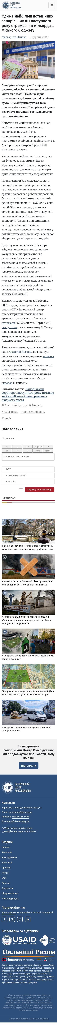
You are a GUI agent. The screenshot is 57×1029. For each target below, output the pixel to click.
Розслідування (9, 857)
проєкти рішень (34, 411)
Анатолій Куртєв (20, 351)
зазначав (48, 356)
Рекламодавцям (10, 898)
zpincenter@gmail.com (20, 812)
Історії (5, 872)
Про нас (6, 883)
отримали (8, 322)
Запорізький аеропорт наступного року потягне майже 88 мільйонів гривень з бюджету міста (28, 394)
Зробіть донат (9, 912)
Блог (4, 878)
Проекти (6, 867)
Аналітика (7, 852)
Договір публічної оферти (15, 821)
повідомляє (9, 327)
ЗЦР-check (7, 862)
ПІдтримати (28, 765)
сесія (8, 418)
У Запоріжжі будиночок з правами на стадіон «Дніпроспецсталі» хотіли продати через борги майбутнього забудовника (26, 620)
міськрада (11, 411)
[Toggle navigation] (51, 5)
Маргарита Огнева (14, 37)
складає (7, 382)
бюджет (37, 405)
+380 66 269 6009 (20, 816)
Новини (6, 847)
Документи (7, 888)
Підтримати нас (10, 893)
